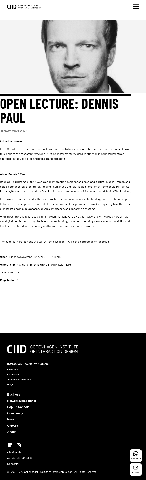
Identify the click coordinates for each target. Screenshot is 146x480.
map (67, 264)
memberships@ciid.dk (19, 458)
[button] (136, 7)
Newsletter (13, 463)
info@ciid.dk (14, 451)
